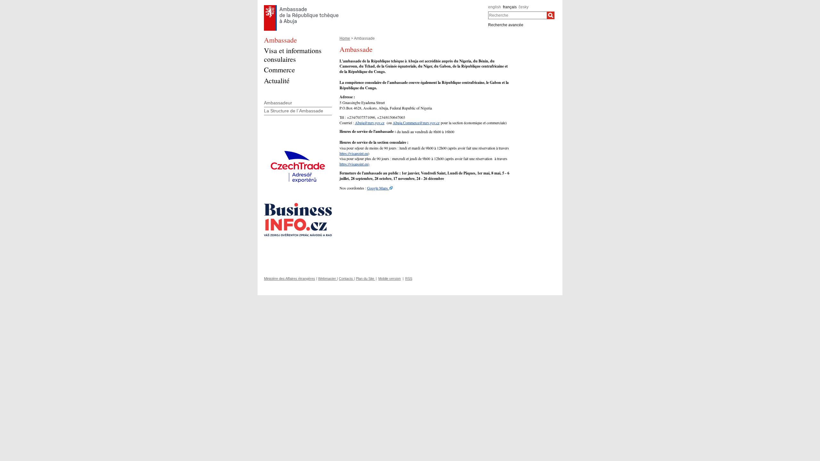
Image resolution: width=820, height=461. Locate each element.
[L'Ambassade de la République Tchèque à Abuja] (301, 6)
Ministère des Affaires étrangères (289, 278)
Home (345, 38)
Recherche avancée (505, 25)
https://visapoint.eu (354, 153)
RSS (408, 278)
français (510, 7)
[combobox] (517, 15)
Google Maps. (378, 187)
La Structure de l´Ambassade (293, 110)
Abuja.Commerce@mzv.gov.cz (416, 122)
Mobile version (389, 278)
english (494, 7)
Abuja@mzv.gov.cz (369, 122)
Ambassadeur (278, 102)
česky (524, 7)
